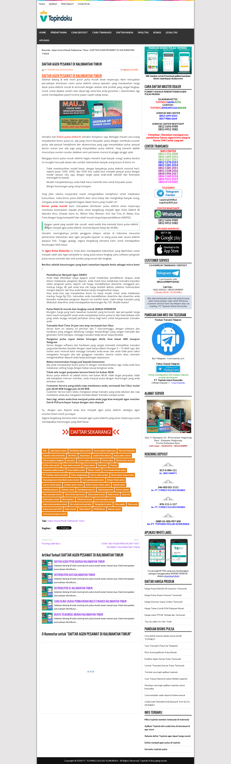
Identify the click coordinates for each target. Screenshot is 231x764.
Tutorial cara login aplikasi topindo (161, 672)
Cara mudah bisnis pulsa (115, 470)
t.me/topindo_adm (168, 279)
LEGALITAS (172, 32)
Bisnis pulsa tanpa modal (122, 475)
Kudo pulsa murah (51, 499)
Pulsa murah (70, 509)
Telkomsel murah (84, 499)
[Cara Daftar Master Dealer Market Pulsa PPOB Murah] (91, 435)
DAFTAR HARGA (124, 32)
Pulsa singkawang (79, 475)
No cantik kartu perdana (81, 504)
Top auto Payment (127, 451)
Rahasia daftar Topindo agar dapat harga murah (168, 736)
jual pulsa (71, 460)
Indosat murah (114, 509)
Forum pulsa (107, 460)
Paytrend (126, 494)
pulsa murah (91, 79)
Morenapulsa (68, 499)
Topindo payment (50, 490)
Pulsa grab (133, 504)
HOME (42, 32)
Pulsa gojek (120, 504)
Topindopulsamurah (86, 490)
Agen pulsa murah (58, 451)
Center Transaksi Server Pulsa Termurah (164, 665)
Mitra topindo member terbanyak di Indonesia (167, 719)
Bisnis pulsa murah (125, 460)
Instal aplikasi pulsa (76, 470)
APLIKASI (44, 40)
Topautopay (85, 456)
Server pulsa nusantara (88, 460)
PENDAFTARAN (59, 32)
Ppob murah (113, 494)
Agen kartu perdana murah (55, 504)
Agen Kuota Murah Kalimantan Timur (66, 520)
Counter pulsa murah (73, 485)
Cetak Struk (84, 3)
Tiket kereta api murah (75, 494)
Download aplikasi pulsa (54, 470)
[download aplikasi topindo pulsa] (168, 241)
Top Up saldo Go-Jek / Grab (158, 621)
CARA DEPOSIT (79, 32)
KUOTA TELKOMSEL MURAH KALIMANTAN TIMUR (78, 614)
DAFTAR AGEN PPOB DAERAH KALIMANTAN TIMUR (79, 562)
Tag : (45, 451)
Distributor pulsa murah (80, 451)
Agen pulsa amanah (71, 465)
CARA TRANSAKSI (102, 32)
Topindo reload (67, 490)
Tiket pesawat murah (52, 494)
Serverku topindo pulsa (156, 749)
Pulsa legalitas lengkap (53, 460)
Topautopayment (105, 490)
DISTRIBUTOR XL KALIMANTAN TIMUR (73, 588)
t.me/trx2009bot (168, 199)
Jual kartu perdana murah (54, 514)
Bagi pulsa (102, 465)
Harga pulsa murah (122, 456)
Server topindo (122, 490)
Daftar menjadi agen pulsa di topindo (162, 742)
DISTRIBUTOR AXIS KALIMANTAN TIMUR (74, 575)
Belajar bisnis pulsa (116, 480)
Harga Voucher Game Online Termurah (164, 601)
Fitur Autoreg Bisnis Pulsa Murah (161, 652)
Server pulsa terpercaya (105, 451)
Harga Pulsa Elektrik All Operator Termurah (166, 588)
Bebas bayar (89, 465)
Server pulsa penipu (99, 475)
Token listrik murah (96, 494)
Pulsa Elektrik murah (59, 309)
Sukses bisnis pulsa (52, 485)
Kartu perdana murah (105, 499)
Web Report (67, 3)
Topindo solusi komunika (54, 456)
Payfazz (113, 465)
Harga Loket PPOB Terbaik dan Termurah (165, 615)
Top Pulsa (72, 456)
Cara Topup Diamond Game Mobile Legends (166, 678)
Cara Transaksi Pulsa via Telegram (161, 645)
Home (42, 3)
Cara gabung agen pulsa (93, 480)
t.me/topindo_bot (175, 358)
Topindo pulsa (119, 485)
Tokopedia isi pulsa (103, 504)
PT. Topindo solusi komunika (55, 475)
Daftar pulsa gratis (51, 465)
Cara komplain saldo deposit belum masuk (165, 695)
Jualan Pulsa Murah (102, 456)
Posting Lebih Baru (51, 543)
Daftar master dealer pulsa (98, 485)
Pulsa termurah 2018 (52, 509)
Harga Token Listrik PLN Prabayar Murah (164, 608)
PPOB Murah (99, 509)
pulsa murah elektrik (71, 158)
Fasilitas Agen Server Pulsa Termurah (163, 659)
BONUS (157, 32)
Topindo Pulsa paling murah (153, 760)
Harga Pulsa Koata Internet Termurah (163, 595)
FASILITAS (143, 32)
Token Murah (85, 509)
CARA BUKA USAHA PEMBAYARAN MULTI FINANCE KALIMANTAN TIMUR (90, 601)
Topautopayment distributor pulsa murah (61, 480)
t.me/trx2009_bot (168, 202)
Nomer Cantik (94, 470)
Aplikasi (53, 3)
